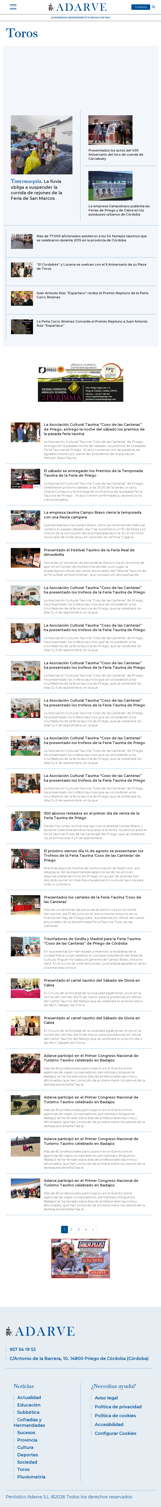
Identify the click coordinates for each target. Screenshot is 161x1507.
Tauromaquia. (27, 181)
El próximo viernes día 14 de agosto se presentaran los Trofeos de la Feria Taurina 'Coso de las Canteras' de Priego (93, 855)
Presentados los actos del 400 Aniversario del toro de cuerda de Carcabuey (115, 154)
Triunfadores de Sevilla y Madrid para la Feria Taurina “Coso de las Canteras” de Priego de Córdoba (92, 941)
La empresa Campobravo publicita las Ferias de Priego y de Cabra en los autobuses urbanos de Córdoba (119, 210)
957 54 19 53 (23, 1349)
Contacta (141, 7)
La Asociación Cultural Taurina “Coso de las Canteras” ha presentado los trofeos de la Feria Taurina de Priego (94, 590)
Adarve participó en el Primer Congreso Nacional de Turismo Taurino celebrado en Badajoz (91, 1058)
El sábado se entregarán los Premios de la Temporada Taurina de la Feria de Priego (93, 473)
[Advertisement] (80, 80)
